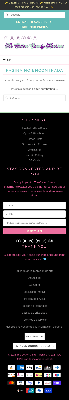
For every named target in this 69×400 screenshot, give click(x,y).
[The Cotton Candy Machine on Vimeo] (18, 38)
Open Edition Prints (34, 133)
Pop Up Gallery (34, 155)
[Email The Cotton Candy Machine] (35, 38)
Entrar (22, 21)
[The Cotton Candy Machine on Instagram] (29, 38)
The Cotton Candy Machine (32, 354)
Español (33, 336)
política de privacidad (34, 312)
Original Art (34, 149)
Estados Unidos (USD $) (33, 346)
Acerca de (34, 277)
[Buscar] (7, 15)
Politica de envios (34, 298)
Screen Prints (34, 138)
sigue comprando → (46, 88)
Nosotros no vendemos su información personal (34, 326)
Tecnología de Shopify (41, 359)
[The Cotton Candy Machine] (34, 47)
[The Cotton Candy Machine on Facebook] (6, 38)
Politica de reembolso (34, 305)
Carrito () (43, 21)
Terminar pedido (34, 26)
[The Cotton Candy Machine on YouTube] (12, 38)
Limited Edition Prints (34, 128)
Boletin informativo (34, 291)
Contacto (34, 284)
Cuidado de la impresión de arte (34, 270)
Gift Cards (34, 160)
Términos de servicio (34, 319)
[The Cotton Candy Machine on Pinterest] (24, 38)
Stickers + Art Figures (34, 144)
